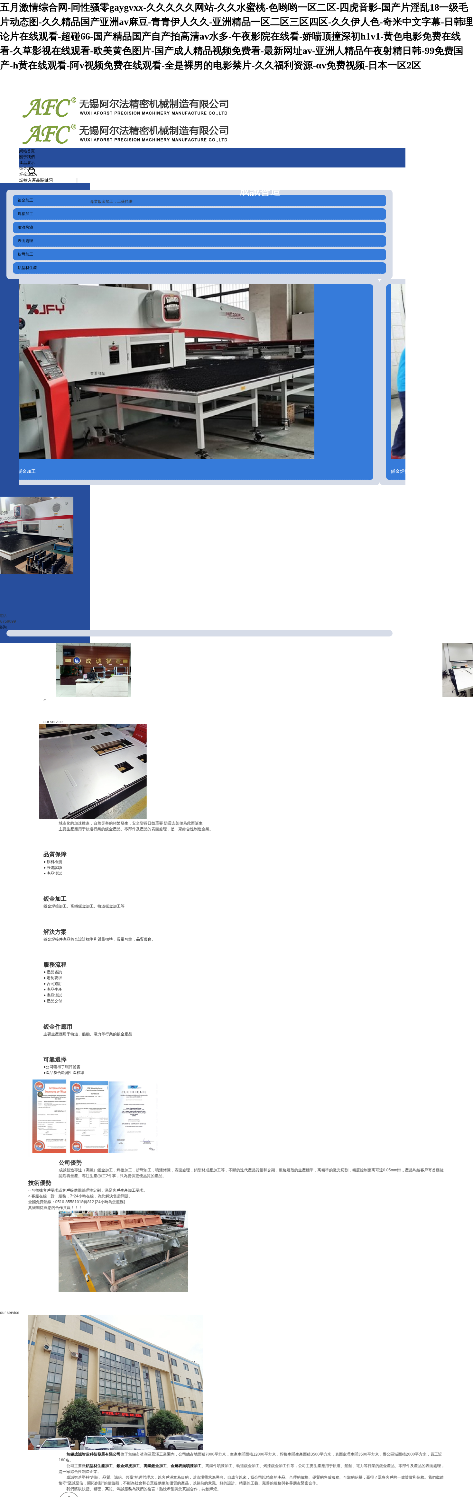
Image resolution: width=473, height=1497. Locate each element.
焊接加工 (25, 214)
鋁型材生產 (27, 268)
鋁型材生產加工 (83, 1466)
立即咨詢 (14, 627)
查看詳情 (98, 373)
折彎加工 (25, 254)
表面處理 (25, 241)
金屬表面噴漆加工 (170, 1466)
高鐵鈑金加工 (140, 1466)
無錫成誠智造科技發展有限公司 (78, 1454)
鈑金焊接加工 (113, 1466)
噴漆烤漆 (25, 227)
